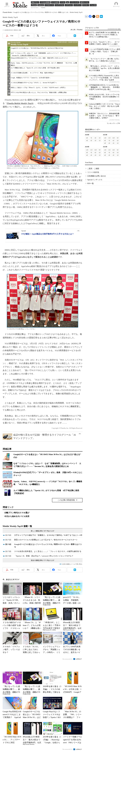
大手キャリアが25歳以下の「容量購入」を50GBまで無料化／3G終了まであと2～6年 (48, 535)
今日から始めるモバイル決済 (16, 516)
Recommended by (68, 659)
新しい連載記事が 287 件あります (42, 531)
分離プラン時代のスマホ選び (16, 513)
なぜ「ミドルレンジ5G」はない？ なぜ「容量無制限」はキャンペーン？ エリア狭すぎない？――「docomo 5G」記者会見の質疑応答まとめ (43, 54)
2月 (95, 140)
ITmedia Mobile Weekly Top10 (20, 103)
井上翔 (73, 30)
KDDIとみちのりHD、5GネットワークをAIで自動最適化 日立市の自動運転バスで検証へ (104, 97)
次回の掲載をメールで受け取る (72, 564)
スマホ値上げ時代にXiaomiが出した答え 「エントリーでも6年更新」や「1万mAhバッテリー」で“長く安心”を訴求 (105, 78)
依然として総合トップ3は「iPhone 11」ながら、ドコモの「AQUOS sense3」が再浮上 (38, 87)
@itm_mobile (93, 16)
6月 (95, 138)
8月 (87, 138)
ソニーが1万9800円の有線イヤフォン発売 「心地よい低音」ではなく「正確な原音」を (105, 51)
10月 (113, 138)
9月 (118, 138)
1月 (100, 140)
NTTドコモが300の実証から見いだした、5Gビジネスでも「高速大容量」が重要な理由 (39, 92)
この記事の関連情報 (66, 500)
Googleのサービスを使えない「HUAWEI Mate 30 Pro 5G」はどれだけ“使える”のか (37, 48)
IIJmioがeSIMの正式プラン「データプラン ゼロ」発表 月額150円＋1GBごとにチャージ (39, 58)
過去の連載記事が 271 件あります (42, 560)
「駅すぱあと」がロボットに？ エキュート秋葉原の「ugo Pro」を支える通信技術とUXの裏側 (104, 68)
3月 (91, 140)
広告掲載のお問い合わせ (96, 176)
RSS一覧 (90, 183)
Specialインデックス (94, 180)
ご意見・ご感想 (93, 168)
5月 (100, 138)
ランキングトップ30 (113, 123)
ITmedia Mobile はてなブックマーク (101, 16)
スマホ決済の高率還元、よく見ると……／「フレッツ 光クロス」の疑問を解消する (47, 551)
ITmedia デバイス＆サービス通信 (86, 16)
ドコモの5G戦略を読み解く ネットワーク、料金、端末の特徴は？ (32, 73)
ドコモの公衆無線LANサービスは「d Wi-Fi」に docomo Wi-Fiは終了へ (34, 82)
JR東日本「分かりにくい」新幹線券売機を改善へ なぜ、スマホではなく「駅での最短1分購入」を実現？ (104, 116)
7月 (91, 138)
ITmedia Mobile (7, 12)
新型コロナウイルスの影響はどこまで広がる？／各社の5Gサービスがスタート (46, 540)
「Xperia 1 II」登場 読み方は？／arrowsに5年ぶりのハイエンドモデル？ (43, 556)
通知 (28, 36)
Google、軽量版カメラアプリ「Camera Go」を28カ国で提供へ (30, 78)
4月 (87, 140)
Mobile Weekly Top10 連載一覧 (17, 526)
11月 (109, 138)
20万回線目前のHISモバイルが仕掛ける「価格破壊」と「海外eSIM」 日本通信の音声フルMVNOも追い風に (104, 87)
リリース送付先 (93, 172)
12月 (105, 138)
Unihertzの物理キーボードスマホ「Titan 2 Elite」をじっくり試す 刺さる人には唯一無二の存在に (104, 106)
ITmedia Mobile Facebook (90, 16)
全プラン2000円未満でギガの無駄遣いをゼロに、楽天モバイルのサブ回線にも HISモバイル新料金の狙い (104, 35)
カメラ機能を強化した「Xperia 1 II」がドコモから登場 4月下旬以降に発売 (35, 68)
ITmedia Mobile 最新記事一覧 (97, 16)
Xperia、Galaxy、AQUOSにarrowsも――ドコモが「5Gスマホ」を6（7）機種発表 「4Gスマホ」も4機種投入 (44, 64)
